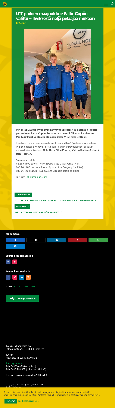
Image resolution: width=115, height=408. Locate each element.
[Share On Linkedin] (56, 240)
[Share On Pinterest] (77, 240)
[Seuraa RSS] (28, 277)
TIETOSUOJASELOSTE (23, 287)
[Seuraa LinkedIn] (21, 277)
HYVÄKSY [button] (11, 401)
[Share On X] (36, 240)
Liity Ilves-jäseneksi (22, 298)
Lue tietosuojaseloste (28, 401)
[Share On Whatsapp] (98, 240)
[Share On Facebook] (15, 240)
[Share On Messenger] (15, 246)
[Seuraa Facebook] (8, 262)
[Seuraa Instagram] (14, 262)
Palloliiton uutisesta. (36, 177)
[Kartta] (57, 322)
